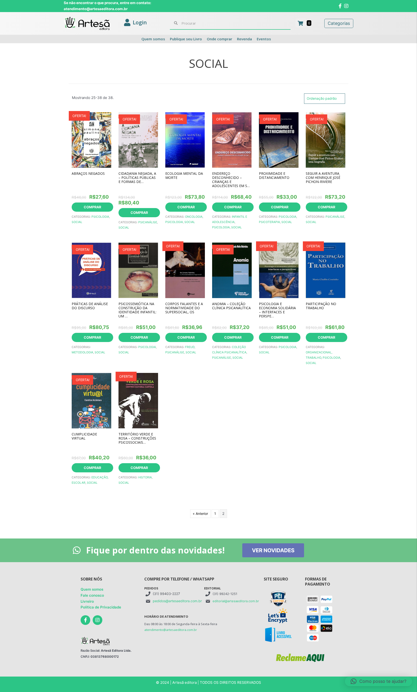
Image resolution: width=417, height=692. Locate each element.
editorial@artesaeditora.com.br (236, 601)
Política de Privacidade (101, 607)
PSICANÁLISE (147, 222)
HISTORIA (145, 477)
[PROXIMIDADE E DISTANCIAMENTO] (279, 139)
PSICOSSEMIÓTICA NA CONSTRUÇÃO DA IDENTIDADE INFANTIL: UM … (137, 309)
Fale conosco (92, 595)
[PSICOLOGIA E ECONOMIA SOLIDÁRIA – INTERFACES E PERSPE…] (279, 270)
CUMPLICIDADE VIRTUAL (84, 436)
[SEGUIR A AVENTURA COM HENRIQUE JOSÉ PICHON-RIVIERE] (325, 139)
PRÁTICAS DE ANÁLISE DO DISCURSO (90, 305)
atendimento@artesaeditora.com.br (170, 630)
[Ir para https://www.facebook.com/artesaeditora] (85, 620)
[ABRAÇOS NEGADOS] (91, 139)
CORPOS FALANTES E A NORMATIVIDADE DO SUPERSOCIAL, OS (184, 307)
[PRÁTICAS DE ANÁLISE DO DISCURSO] (91, 270)
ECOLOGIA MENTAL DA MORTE (184, 175)
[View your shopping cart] (301, 23)
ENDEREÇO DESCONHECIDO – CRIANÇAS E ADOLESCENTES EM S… (231, 179)
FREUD (190, 347)
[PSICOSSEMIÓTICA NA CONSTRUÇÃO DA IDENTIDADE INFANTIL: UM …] (138, 270)
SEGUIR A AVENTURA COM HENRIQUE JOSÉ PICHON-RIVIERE (323, 177)
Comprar (92, 207)
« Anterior (200, 513)
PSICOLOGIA (100, 216)
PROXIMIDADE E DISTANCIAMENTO (274, 175)
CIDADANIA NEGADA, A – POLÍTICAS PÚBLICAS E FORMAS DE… (137, 177)
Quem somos (92, 589)
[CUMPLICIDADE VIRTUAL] (91, 400)
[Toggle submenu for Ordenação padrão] (340, 98)
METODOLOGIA (82, 352)
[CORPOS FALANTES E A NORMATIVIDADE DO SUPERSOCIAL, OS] (185, 270)
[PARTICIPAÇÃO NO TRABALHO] (325, 270)
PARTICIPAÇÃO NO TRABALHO (321, 305)
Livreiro (87, 601)
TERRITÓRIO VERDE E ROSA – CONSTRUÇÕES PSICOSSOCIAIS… (137, 438)
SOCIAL (77, 222)
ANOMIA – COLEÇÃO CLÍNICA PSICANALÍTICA (231, 305)
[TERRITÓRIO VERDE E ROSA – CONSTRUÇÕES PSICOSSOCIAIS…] (138, 400)
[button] (378, 681)
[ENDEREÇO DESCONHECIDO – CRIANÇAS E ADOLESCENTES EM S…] (232, 139)
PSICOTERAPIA (269, 222)
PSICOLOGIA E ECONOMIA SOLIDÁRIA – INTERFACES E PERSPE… (277, 309)
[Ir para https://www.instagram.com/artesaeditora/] (97, 620)
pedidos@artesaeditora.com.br (177, 601)
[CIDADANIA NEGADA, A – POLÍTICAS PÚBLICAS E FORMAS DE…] (138, 139)
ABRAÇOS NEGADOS (88, 173)
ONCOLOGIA (193, 216)
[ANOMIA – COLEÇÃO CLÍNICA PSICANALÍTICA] (232, 270)
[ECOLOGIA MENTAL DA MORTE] (185, 139)
